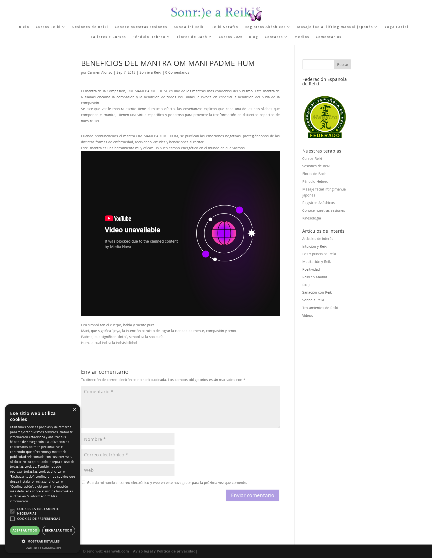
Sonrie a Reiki (150, 72)
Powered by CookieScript (43, 548)
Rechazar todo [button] (58, 530)
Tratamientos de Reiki (320, 307)
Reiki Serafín (225, 27)
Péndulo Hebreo (149, 37)
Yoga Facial (396, 27)
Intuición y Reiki (314, 246)
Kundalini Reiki (189, 27)
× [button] (74, 409)
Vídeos (307, 315)
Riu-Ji (306, 284)
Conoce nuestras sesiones (141, 27)
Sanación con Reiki (317, 292)
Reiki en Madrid (314, 277)
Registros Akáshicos (265, 27)
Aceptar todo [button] (25, 530)
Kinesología (311, 218)
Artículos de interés (317, 238)
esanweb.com (116, 551)
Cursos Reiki (48, 27)
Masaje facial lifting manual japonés (335, 27)
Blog (253, 37)
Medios (301, 37)
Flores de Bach (192, 37)
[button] (12, 511)
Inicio (23, 27)
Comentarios (329, 37)
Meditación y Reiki (317, 261)
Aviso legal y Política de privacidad (164, 551)
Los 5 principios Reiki (319, 253)
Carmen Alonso (100, 72)
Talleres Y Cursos (108, 37)
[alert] (42, 478)
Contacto (274, 37)
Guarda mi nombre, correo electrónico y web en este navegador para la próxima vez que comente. (167, 482)
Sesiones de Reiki (90, 27)
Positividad (311, 269)
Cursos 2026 (230, 37)
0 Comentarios (177, 72)
